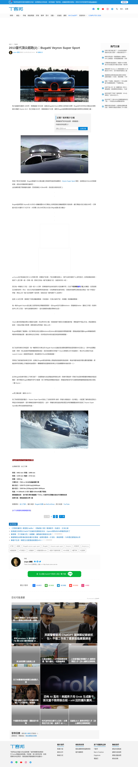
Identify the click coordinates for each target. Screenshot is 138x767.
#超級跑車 (13, 550)
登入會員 (27, 733)
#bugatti (45, 546)
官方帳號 (51, 585)
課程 (64, 15)
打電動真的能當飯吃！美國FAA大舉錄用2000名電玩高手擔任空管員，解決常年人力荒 (116, 64)
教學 (42, 15)
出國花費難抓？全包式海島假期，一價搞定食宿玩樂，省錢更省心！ (25, 619)
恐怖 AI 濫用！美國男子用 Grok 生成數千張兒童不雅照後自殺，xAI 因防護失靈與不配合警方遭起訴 (69, 698)
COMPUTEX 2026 (95, 15)
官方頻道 (63, 585)
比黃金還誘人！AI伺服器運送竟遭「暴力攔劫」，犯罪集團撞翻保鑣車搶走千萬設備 (54, 660)
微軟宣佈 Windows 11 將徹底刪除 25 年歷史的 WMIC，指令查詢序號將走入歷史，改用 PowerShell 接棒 (116, 70)
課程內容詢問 (116, 752)
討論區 (59, 15)
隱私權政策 (93, 2)
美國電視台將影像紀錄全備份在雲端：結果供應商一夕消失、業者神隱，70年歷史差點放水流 (45, 537)
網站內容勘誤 (116, 749)
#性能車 (76, 546)
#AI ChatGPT (72, 15)
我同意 (124, 2)
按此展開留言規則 (31, 736)
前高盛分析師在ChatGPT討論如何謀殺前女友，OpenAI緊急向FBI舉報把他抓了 (40, 531)
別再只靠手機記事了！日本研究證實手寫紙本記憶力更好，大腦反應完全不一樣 (116, 52)
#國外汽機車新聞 (55, 550)
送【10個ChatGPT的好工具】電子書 (51, 574)
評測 (37, 15)
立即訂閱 (83, 128)
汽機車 (16, 44)
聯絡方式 (60, 755)
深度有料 (82, 15)
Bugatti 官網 (39, 504)
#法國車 (82, 550)
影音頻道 (75, 585)
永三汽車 (23, 504)
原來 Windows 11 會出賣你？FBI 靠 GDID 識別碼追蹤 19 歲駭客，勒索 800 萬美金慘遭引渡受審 (26, 639)
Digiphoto (97, 755)
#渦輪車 (31, 550)
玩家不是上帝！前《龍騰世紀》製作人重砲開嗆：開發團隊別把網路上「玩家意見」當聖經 (116, 89)
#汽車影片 (22, 550)
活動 (52, 15)
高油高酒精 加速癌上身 (26, 661)
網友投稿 (115, 758)
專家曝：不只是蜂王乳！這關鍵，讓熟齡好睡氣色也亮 (31, 534)
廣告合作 (60, 752)
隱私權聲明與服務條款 (82, 749)
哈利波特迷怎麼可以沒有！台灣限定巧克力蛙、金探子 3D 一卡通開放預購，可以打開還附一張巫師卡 (54, 722)
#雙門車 (74, 550)
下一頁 (62, 516)
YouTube (67, 504)
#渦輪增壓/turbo (42, 550)
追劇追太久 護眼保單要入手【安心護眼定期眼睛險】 (83, 722)
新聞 (11, 15)
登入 (121, 9)
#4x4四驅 (66, 550)
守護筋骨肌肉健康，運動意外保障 (25, 722)
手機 (24, 15)
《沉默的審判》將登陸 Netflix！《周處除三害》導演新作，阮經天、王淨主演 (39, 528)
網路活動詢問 (116, 755)
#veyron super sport (57, 546)
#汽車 (12, 546)
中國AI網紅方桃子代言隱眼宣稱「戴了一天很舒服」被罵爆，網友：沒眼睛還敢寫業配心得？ (25, 701)
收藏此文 (40, 52)
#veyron (68, 546)
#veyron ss (85, 546)
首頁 (10, 44)
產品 (17, 15)
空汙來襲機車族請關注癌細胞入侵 (25, 681)
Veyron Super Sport (68, 181)
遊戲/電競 (31, 15)
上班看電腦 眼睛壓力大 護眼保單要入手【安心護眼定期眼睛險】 (83, 660)
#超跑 (18, 546)
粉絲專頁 (39, 585)
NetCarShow (50, 504)
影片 (47, 15)
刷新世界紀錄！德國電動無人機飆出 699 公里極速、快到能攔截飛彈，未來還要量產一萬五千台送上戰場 (116, 58)
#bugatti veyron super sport (31, 546)
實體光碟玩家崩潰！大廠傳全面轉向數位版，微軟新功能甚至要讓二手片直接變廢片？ (116, 107)
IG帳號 (87, 585)
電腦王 (96, 758)
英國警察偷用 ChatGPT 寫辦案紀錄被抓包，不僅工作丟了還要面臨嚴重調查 (68, 636)
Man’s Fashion (99, 752)
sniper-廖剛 (16, 52)
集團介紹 (60, 749)
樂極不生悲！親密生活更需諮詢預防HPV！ (27, 540)
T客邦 (96, 749)
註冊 (126, 9)
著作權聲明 (79, 752)
